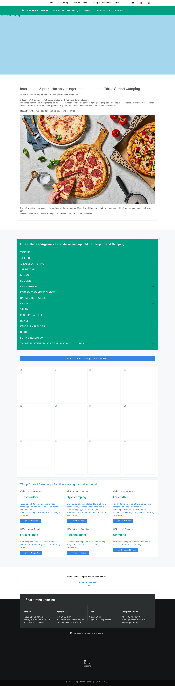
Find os (52, 2)
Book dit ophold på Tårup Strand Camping (86, 358)
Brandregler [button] (28, 286)
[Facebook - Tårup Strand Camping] (21, 2)
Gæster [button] (25, 332)
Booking (64, 2)
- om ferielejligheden (31, 553)
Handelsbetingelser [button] (33, 297)
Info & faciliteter (104, 10)
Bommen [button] (25, 280)
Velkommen (58, 10)
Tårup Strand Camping (35, 10)
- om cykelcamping (77, 521)
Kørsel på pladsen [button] (32, 326)
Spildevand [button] (27, 269)
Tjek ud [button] (25, 258)
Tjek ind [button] (25, 252)
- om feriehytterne (123, 521)
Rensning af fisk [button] (31, 315)
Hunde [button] (24, 320)
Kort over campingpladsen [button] (38, 292)
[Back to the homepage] (87, 642)
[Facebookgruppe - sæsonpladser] (26, 2)
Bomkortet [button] (27, 275)
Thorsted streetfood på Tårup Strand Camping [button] (52, 343)
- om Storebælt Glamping (126, 550)
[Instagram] (30, 2)
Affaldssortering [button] (32, 263)
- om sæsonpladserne (78, 553)
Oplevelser (89, 10)
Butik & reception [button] (32, 337)
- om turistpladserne (31, 521)
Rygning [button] (25, 303)
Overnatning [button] (72, 10)
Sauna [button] (24, 309)
